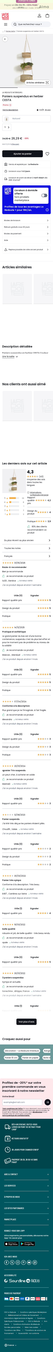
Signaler (34, 595)
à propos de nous (12, 1197)
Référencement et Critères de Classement (23, 1315)
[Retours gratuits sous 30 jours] (47, 227)
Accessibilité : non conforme (28, 1333)
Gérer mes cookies (31, 1327)
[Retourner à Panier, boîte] (5, 39)
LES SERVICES (10, 1185)
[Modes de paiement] (47, 233)
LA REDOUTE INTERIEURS (12, 92)
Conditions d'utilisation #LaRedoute (26, 1324)
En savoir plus (15, 1238)
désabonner (37, 1112)
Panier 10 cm (11, 1057)
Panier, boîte (10, 31)
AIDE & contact (11, 1174)
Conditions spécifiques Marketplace (33, 1312)
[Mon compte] (39, 15)
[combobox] (26, 541)
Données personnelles (12, 1327)
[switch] (30, 196)
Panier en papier (30, 1057)
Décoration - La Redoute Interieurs (22, 1050)
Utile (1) (18, 908)
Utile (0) (18, 595)
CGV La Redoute (10, 1312)
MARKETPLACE (10, 1219)
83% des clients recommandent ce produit (37, 529)
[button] (47, 15)
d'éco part (15, 144)
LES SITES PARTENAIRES (14, 1208)
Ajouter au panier (23, 153)
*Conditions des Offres (12, 1330)
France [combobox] (11, 1345)
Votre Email (8, 1096)
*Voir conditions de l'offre (12, 1109)
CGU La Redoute (34, 1321)
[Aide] (47, 240)
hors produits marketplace (25, 195)
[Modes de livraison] (47, 220)
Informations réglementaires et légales (18, 1318)
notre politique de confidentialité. (16, 1115)
